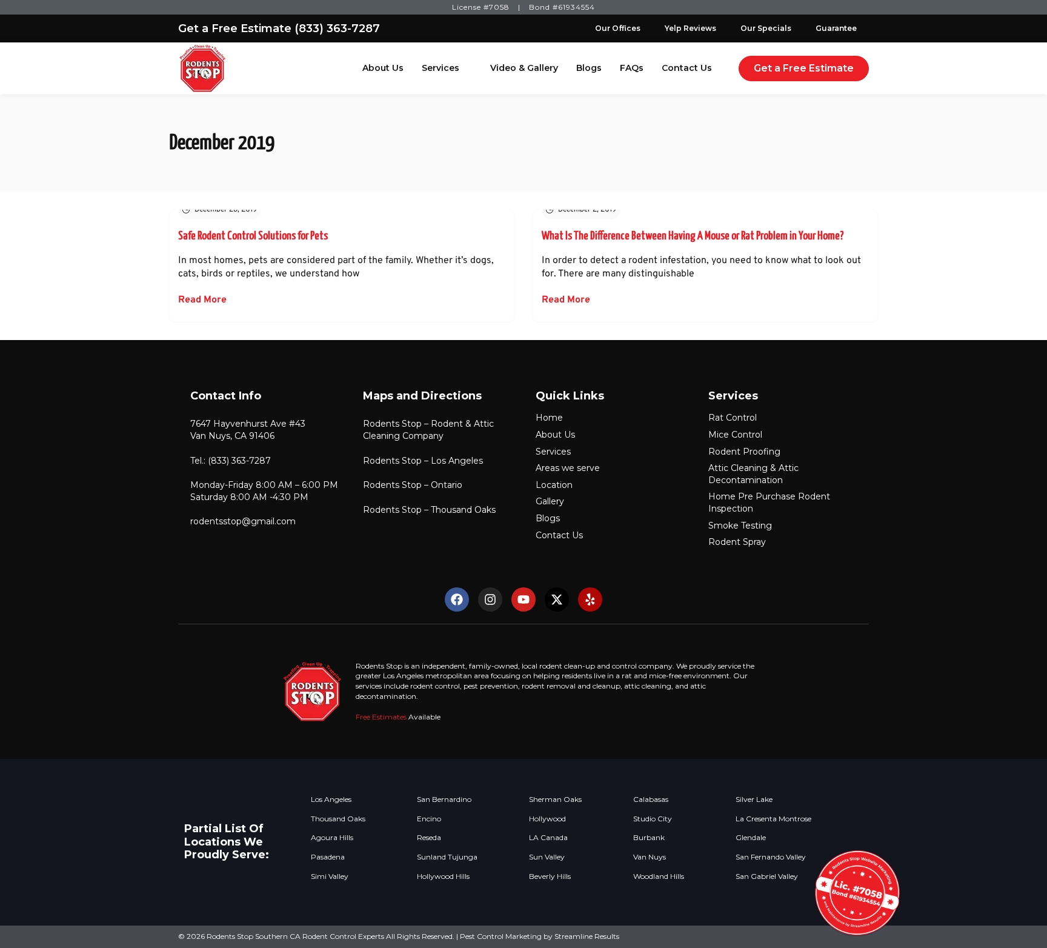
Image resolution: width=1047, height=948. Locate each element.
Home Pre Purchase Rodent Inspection (769, 502)
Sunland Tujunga (447, 857)
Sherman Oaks (555, 799)
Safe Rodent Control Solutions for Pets (253, 236)
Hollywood (547, 819)
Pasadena (328, 857)
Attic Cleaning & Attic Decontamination (753, 474)
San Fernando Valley (771, 857)
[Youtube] (523, 599)
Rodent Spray (737, 541)
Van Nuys (649, 857)
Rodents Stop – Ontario (412, 484)
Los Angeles (331, 799)
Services (440, 67)
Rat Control (732, 417)
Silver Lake (754, 799)
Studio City (652, 819)
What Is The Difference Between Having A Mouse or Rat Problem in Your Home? (693, 236)
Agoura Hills (332, 837)
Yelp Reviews (690, 28)
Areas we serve (568, 467)
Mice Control (735, 434)
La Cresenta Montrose (773, 819)
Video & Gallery (524, 67)
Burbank (649, 837)
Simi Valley (329, 876)
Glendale (751, 837)
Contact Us (687, 67)
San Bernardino (444, 799)
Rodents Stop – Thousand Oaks (429, 509)
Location (554, 484)
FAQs (631, 67)
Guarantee (836, 28)
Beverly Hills (550, 876)
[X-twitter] (557, 599)
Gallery (550, 501)
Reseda (429, 837)
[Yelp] (590, 599)
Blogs (589, 67)
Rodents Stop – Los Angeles (423, 460)
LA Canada (548, 837)
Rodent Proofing (744, 451)
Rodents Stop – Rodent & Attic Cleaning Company (428, 429)
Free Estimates (381, 716)
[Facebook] (457, 599)
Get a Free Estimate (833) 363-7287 (279, 28)
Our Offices (617, 28)
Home (549, 417)
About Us (383, 67)
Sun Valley (547, 857)
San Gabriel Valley (767, 876)
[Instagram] (490, 599)
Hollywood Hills (443, 876)
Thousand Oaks (338, 819)
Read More (202, 300)
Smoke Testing (740, 525)
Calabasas (650, 799)
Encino (429, 819)
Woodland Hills (658, 876)
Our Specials (765, 28)
